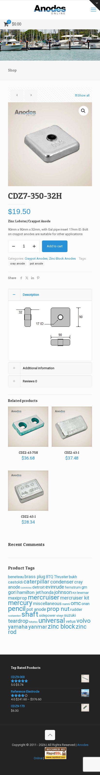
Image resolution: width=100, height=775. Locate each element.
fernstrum (73, 587)
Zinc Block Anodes (62, 258)
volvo (83, 620)
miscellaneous (47, 603)
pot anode (36, 263)
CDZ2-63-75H (28, 453)
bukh (73, 577)
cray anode (17, 263)
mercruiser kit (74, 598)
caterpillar (37, 581)
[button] (83, 111)
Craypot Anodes (36, 258)
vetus (71, 621)
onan (86, 603)
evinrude (54, 587)
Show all (84, 95)
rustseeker (14, 615)
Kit (74, 593)
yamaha (18, 626)
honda (48, 592)
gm (84, 587)
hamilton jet (29, 592)
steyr (59, 615)
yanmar (37, 626)
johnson (63, 592)
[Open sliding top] (94, 5)
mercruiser (43, 597)
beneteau (16, 577)
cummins (26, 587)
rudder (76, 609)
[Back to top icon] (50, 735)
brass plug (35, 576)
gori (12, 592)
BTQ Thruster (57, 577)
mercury (20, 603)
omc (76, 603)
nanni (66, 604)
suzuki (70, 615)
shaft (30, 614)
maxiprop (17, 598)
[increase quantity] (34, 246)
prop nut (58, 608)
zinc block (61, 626)
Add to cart (55, 246)
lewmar (83, 593)
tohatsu (33, 621)
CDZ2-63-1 (71, 453)
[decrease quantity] (13, 246)
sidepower (47, 615)
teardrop (18, 621)
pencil (17, 609)
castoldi (15, 582)
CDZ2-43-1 (28, 517)
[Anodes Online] (50, 9)
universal (51, 620)
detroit (38, 587)
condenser (62, 582)
